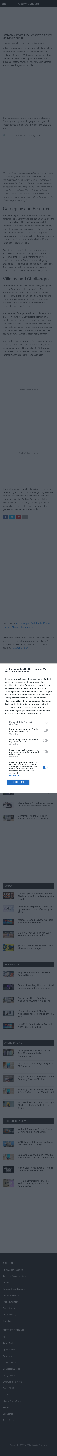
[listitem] (28, 723)
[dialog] (28, 728)
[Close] (51, 669)
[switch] (45, 730)
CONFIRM (18, 782)
